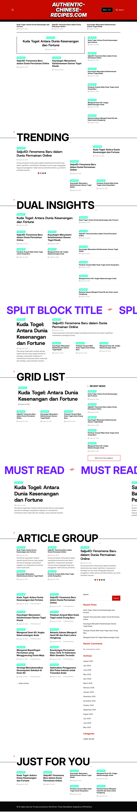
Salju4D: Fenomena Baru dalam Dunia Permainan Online (66, 25)
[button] (17, 26)
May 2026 (87, 674)
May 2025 (87, 727)
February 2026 (88, 688)
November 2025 (89, 701)
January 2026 (88, 692)
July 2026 (87, 666)
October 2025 (88, 705)
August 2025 (88, 714)
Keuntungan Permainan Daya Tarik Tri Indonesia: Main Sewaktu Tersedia (63, 653)
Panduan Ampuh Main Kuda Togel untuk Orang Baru (103, 88)
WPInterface (87, 807)
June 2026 (87, 670)
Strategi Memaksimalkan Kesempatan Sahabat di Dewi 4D (30, 670)
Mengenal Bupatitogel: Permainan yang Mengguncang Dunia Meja (30, 653)
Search (86, 594)
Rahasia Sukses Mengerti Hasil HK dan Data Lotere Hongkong (102, 119)
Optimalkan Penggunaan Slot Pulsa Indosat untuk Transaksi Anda (63, 670)
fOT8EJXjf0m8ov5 (35, 603)
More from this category (104, 458)
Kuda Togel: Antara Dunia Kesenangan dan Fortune (33, 25)
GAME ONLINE (50, 37)
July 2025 (87, 719)
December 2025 (89, 696)
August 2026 (88, 661)
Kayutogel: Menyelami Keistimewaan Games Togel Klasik (101, 25)
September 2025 (89, 710)
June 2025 (87, 723)
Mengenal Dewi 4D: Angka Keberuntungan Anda (98, 104)
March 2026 (87, 683)
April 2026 (87, 679)
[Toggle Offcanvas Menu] (13, 9)
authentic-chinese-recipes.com (68, 10)
